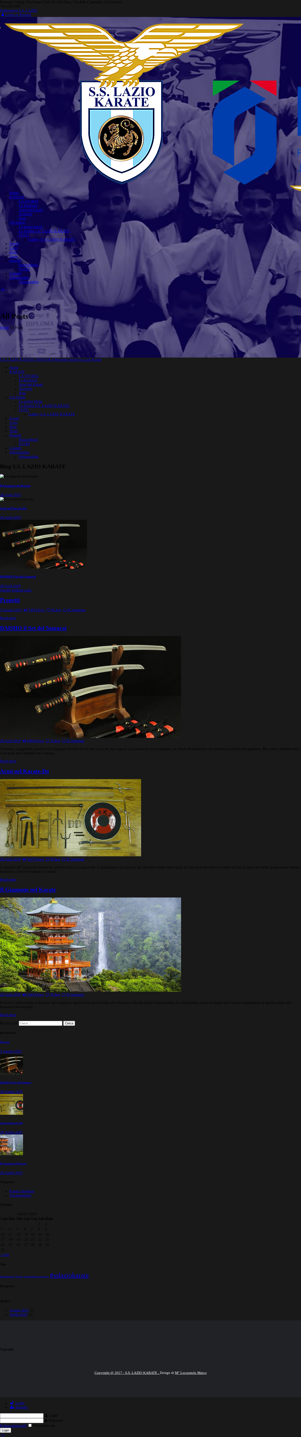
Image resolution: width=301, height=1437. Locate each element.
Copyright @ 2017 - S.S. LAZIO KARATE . (127, 1373)
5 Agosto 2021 (11, 1051)
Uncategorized (20, 1195)
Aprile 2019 (18, 1314)
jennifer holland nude (16, 590)
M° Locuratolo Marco (191, 1373)
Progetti (10, 600)
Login (19, 1403)
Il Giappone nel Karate (15, 485)
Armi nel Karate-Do (13, 508)
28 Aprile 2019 (11, 1092)
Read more (8, 618)
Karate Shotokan (21, 1191)
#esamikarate (7, 1276)
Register (21, 1407)
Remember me (43, 1426)
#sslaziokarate (69, 1275)
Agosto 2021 (19, 1310)
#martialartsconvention (36, 1276)
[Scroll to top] (2, 1435)
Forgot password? (13, 1426)
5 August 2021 (11, 610)
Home (4, 328)
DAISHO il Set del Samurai (18, 576)
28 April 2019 (10, 495)
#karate (19, 1276)
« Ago (4, 1255)
